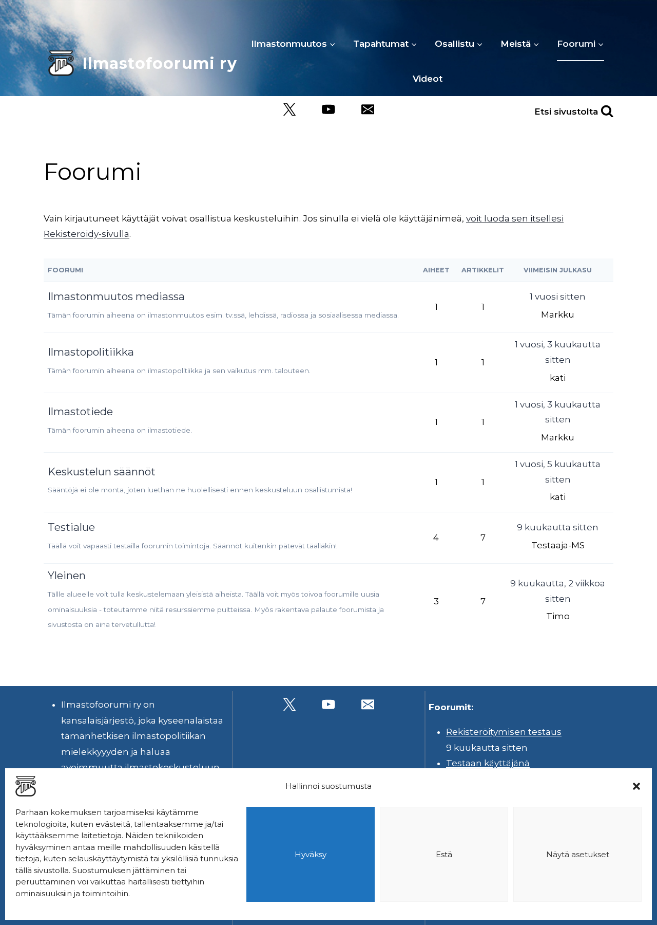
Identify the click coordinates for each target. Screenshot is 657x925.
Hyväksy (310, 854)
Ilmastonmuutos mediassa (116, 296)
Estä (444, 854)
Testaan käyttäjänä (488, 763)
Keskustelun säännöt (102, 471)
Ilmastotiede (80, 411)
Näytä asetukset (577, 854)
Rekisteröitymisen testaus (504, 732)
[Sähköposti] (368, 109)
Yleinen (67, 575)
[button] (636, 786)
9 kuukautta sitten (557, 527)
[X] (289, 109)
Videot (427, 78)
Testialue (71, 527)
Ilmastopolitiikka (91, 351)
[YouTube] (329, 109)
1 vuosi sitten (558, 296)
